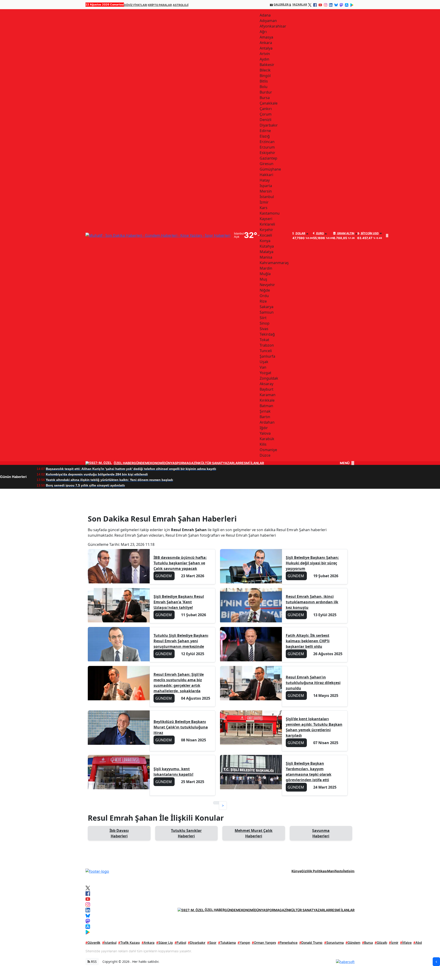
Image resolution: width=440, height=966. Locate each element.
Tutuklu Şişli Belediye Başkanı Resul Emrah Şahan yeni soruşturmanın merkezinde (181, 641)
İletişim (349, 871)
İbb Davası (119, 833)
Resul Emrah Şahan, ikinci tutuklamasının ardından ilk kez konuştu (312, 602)
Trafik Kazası (129, 942)
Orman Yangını (264, 942)
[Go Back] (436, 961)
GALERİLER (281, 4)
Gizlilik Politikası (314, 871)
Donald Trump (310, 942)
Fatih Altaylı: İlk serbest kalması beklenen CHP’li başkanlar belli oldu (308, 641)
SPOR (179, 463)
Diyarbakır (196, 942)
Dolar (300, 233)
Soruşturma (334, 942)
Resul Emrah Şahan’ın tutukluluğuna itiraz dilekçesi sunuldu (313, 683)
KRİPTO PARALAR (160, 5)
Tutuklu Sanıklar (186, 833)
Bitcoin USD (369, 233)
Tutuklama (227, 942)
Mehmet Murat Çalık (253, 833)
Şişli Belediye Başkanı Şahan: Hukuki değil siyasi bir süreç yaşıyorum (312, 563)
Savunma (321, 833)
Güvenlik (92, 942)
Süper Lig (164, 942)
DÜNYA (169, 463)
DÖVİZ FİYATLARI (135, 5)
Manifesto (335, 871)
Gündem (353, 942)
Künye (296, 871)
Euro (320, 233)
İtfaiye (406, 942)
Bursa (367, 942)
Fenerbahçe (287, 942)
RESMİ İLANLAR (252, 463)
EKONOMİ (155, 463)
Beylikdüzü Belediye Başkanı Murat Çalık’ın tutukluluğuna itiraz (181, 727)
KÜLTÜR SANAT (211, 463)
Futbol (180, 942)
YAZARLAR (299, 4)
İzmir (393, 942)
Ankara (148, 942)
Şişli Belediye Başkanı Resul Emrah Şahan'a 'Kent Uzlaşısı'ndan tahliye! (179, 602)
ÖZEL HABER (124, 463)
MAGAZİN (191, 463)
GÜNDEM (141, 463)
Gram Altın (345, 233)
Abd (417, 942)
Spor (211, 942)
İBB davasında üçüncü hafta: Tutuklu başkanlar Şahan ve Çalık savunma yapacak (180, 563)
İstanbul (109, 942)
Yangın (244, 942)
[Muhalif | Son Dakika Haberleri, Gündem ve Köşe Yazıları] (97, 870)
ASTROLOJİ (180, 5)
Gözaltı (381, 942)
